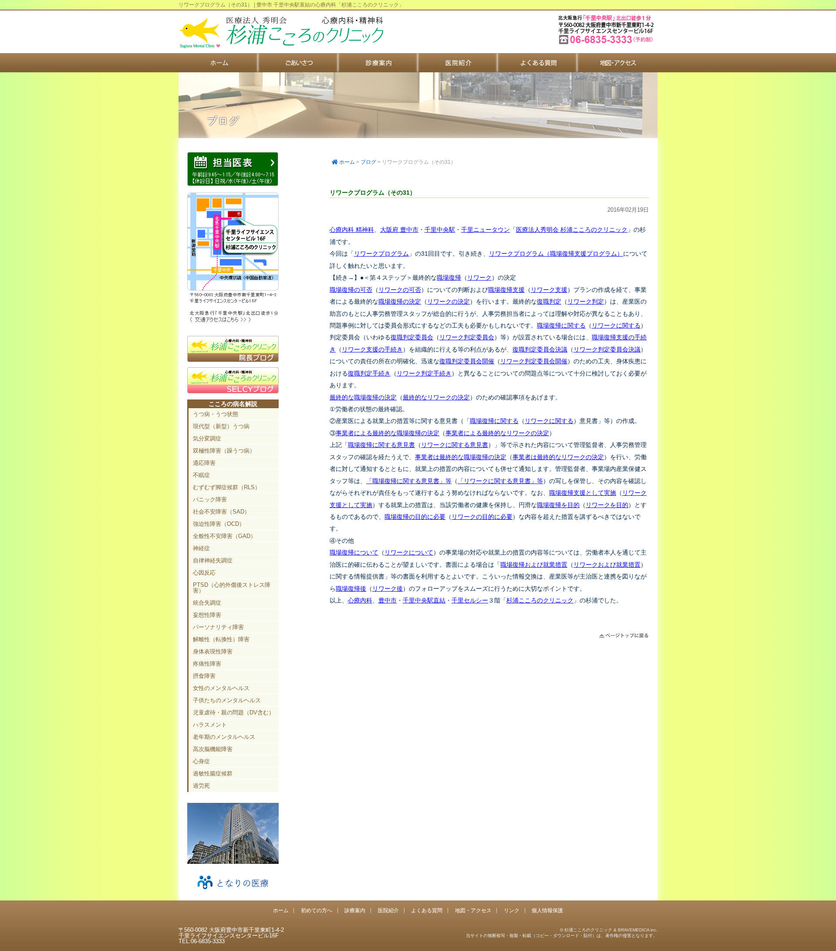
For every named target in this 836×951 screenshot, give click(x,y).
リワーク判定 (585, 301)
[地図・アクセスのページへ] (233, 321)
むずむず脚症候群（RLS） (226, 487)
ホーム (218, 62)
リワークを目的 (607, 504)
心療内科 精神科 (352, 229)
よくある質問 (537, 62)
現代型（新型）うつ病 (221, 426)
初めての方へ (298, 62)
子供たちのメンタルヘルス (227, 700)
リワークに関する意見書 (454, 444)
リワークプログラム (381, 253)
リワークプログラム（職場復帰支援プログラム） (556, 253)
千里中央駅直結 (424, 600)
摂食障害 (204, 676)
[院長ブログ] (233, 359)
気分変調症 (207, 438)
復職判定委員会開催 (466, 361)
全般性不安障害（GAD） (224, 536)
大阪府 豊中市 (399, 229)
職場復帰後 (351, 588)
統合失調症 (207, 602)
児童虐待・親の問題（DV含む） (233, 712)
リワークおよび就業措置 (606, 564)
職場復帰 (449, 277)
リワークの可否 (399, 289)
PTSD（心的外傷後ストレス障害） (231, 588)
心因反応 (204, 572)
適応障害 (204, 463)
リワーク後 (387, 588)
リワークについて (408, 552)
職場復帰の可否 (351, 289)
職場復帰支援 (506, 289)
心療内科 (360, 600)
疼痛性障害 (207, 663)
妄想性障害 (207, 615)
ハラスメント (210, 724)
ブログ (368, 162)
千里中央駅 (440, 229)
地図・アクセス (617, 62)
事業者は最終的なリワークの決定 (558, 457)
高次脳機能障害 (213, 749)
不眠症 (201, 475)
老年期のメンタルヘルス (224, 737)
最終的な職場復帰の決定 (363, 397)
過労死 (201, 785)
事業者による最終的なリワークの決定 (497, 433)
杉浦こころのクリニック (539, 600)
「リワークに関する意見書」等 (500, 480)
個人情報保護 (547, 910)
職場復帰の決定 (399, 301)
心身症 (201, 761)
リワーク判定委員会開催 (533, 361)
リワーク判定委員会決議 (606, 349)
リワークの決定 (448, 301)
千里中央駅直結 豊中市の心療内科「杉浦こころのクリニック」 (281, 33)
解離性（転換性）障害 (221, 639)
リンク (511, 910)
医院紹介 (458, 62)
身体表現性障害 (213, 651)
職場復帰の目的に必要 (414, 516)
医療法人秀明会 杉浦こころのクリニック (571, 229)
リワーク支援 (549, 289)
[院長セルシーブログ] (233, 391)
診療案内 (378, 62)
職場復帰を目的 (558, 504)
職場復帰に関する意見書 (381, 444)
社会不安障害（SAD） (221, 511)
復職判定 (549, 301)
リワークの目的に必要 (482, 516)
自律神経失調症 (213, 560)
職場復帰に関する (561, 325)
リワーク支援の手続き (372, 349)
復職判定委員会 (412, 337)
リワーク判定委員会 (466, 337)
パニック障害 (210, 499)
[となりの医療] (233, 892)
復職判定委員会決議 (539, 349)
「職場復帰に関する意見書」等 (409, 480)
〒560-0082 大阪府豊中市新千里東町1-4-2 (606, 43)
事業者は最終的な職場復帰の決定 (460, 457)
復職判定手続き (369, 373)
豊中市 (387, 600)
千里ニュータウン (485, 229)
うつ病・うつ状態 (215, 414)
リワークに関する (616, 325)
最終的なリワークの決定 (436, 397)
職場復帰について (354, 552)
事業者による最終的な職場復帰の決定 (387, 433)
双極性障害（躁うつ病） (224, 450)
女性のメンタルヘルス (221, 688)
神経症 (201, 548)
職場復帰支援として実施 (582, 492)
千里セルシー (470, 600)
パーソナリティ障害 (218, 627)
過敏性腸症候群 (213, 773)
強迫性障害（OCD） (219, 524)
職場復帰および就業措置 (533, 564)
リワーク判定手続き (424, 373)
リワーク (479, 277)
